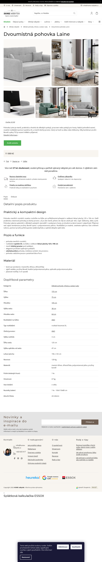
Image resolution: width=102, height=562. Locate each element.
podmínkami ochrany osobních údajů (74, 427)
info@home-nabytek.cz (19, 446)
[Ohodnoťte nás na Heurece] (33, 478)
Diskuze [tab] (14, 197)
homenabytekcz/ (18, 458)
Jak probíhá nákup (34, 445)
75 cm (54, 297)
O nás (8, 5)
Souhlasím (76, 547)
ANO (53, 320)
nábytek (14, 458)
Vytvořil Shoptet (83, 487)
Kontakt (55, 452)
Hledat (74, 13)
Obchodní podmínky (35, 460)
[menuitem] (8, 21)
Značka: (10, 122)
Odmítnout (62, 547)
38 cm (54, 308)
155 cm (54, 291)
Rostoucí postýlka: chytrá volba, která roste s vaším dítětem (85, 447)
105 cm (54, 303)
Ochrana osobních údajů (37, 463)
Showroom (17, 5)
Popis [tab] (6, 197)
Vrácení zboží (33, 456)
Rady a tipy (39, 5)
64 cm (54, 314)
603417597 (21, 458)
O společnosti (57, 445)
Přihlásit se (90, 422)
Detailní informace (10, 135)
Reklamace (32, 449)
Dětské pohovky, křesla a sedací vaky (65, 286)
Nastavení (26, 557)
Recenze (28, 5)
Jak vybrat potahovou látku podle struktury (86, 454)
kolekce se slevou (67, 2)
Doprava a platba (52, 5)
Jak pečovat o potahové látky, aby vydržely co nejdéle (87, 459)
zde (21, 552)
